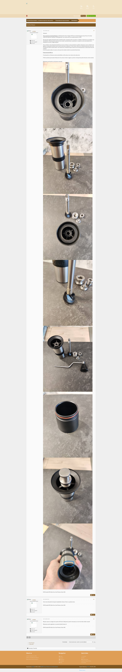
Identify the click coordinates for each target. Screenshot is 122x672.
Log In (84, 15)
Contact (84, 656)
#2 (93, 599)
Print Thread (31, 642)
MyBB (33, 666)
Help (61, 662)
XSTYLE (88, 666)
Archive (84, 662)
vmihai (34, 31)
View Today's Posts (87, 661)
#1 (93, 30)
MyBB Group (43, 666)
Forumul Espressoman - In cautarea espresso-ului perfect (40, 20)
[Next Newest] (29, 637)
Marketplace (74, 20)
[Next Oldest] (27, 637)
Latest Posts (85, 659)
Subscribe (31, 644)
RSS (84, 657)
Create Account (92, 15)
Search (61, 657)
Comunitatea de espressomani (62, 20)
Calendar (62, 661)
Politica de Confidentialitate (52, 666)
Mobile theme (82, 670)
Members (62, 659)
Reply (93, 595)
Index (61, 656)
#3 (93, 618)
